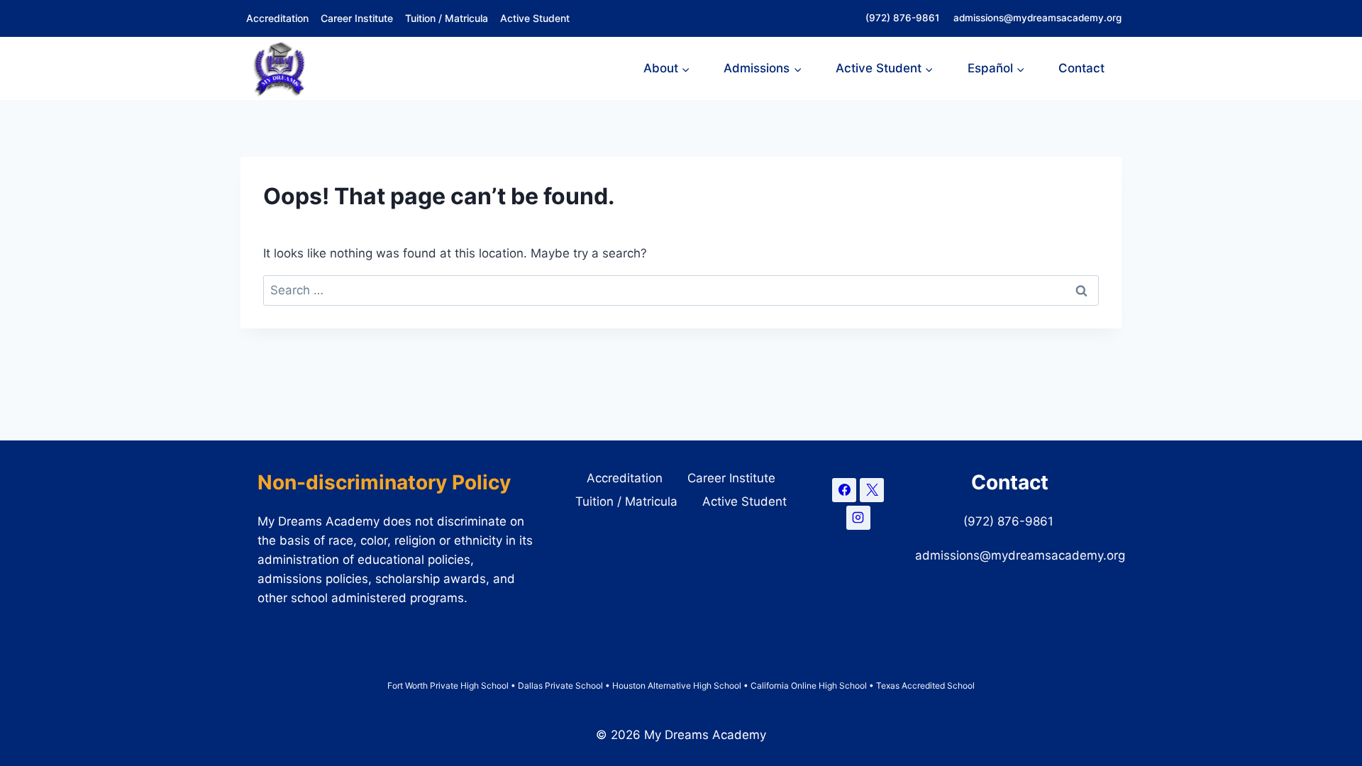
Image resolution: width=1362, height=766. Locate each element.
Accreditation (277, 18)
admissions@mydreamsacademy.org (1037, 17)
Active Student (535, 18)
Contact (1081, 68)
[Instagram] (858, 518)
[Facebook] (844, 490)
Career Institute (357, 18)
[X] (872, 490)
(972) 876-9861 (903, 17)
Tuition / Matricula (446, 18)
